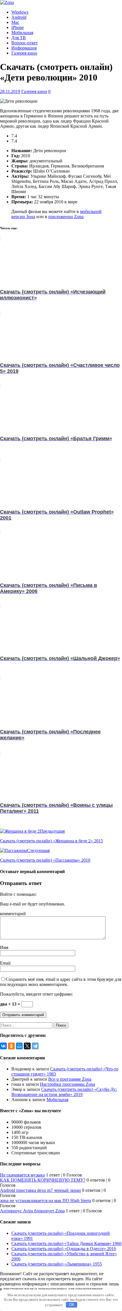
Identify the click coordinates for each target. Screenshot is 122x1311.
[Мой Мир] (19, 1046)
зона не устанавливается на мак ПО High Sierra (45, 1200)
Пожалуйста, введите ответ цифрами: (36, 994)
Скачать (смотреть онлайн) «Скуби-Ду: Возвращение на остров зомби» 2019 (64, 1092)
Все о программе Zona (69, 1079)
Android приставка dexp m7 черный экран (40, 1190)
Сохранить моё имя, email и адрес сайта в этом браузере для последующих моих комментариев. (60, 982)
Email (5, 963)
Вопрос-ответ (24, 42)
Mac (15, 22)
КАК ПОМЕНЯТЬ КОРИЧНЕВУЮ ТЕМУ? (42, 1180)
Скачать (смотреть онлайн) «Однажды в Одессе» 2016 (63, 1248)
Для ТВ (18, 37)
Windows (19, 12)
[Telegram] (35, 1046)
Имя (4, 947)
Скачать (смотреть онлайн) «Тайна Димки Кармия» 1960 (66, 1243)
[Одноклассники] (11, 1046)
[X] (27, 1046)
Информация (24, 48)
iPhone (17, 27)
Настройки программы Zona (67, 1084)
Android (18, 17)
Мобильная (22, 32)
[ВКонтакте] (3, 1046)
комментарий (13, 913)
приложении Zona (65, 216)
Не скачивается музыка (22, 1175)
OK (71, 1304)
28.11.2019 (10, 91)
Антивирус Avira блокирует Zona (32, 1210)
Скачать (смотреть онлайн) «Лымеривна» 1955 (56, 1264)
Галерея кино (24, 53)
